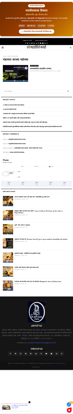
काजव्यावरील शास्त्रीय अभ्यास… (41, 68)
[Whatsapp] (62, 354)
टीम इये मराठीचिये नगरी (36, 71)
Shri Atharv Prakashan (59, 363)
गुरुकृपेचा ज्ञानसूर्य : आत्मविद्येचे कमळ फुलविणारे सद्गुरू (27, 253)
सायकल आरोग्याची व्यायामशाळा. (17, 152)
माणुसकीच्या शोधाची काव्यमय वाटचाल (17, 139)
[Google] (31, 354)
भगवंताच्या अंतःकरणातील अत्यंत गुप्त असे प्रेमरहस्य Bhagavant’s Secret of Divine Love (38, 281)
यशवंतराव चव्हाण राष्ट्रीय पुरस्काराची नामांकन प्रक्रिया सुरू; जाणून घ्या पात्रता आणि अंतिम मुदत (25, 122)
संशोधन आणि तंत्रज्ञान (34, 65)
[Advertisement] (36, 391)
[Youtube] (46, 354)
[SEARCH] (68, 91)
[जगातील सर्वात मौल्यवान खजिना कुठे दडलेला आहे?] (8, 271)
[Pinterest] (26, 354)
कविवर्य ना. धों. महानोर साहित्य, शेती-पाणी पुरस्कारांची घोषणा (17, 118)
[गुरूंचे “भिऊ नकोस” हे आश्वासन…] (8, 229)
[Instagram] (21, 354)
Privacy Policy (35, 367)
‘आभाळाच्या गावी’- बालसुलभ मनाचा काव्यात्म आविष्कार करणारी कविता (19, 113)
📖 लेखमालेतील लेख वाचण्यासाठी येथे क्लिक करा (36, 31)
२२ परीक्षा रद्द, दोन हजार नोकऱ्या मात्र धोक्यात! (13, 105)
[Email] (51, 354)
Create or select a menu (41, 40)
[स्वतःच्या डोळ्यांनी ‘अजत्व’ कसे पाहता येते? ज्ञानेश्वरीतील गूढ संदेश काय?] (8, 201)
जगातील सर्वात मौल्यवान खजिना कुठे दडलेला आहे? (27, 267)
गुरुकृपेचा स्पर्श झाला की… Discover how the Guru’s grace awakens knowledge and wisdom (41, 239)
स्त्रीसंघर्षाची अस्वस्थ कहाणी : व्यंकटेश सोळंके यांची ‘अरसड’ (28, 148)
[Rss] (56, 354)
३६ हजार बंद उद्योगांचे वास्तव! (9, 109)
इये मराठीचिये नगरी (36, 47)
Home (4, 56)
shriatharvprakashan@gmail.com (41, 343)
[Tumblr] (41, 354)
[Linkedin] (36, 354)
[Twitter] (15, 354)
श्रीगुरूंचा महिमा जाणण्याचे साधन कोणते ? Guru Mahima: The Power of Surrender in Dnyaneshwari (39, 212)
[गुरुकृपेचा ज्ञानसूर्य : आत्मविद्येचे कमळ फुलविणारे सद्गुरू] (8, 257)
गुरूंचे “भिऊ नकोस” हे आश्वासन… (23, 225)
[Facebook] (10, 354)
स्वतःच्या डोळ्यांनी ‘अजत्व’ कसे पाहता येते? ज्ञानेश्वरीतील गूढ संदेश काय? (32, 197)
